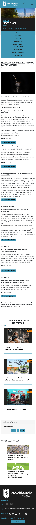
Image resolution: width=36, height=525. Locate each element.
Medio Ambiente (18, 44)
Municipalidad (18, 47)
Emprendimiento (18, 52)
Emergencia (18, 55)
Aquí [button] (17, 521)
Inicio (4, 28)
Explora (10, 28)
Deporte (18, 38)
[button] (24, 4)
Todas (18, 33)
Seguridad (18, 49)
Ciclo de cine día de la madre (15, 409)
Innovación (18, 41)
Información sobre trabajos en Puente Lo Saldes (17, 457)
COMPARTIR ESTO (8, 426)
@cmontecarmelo (9, 199)
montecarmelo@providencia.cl (10, 135)
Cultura (23, 28)
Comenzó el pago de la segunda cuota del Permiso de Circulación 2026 (17, 474)
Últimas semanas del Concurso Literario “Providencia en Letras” (17, 379)
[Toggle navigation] (31, 3)
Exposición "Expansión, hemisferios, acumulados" (14, 348)
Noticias (17, 28)
